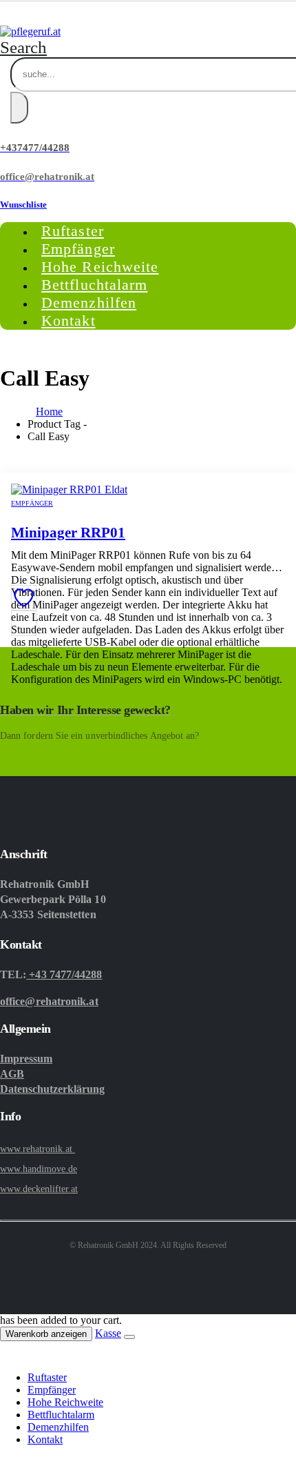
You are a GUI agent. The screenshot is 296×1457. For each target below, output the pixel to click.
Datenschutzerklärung (52, 1089)
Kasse (108, 1333)
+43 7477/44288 (64, 974)
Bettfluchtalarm (61, 1414)
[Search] (19, 107)
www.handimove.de (38, 1169)
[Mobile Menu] (3, 13)
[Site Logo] (30, 31)
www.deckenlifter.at (39, 1189)
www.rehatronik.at (37, 1149)
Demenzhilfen (58, 1427)
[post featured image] (69, 489)
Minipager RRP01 (68, 532)
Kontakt (68, 320)
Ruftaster (47, 1377)
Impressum (26, 1058)
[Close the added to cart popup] (129, 1337)
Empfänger (32, 503)
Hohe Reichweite (65, 1402)
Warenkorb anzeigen (46, 1334)
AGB (12, 1074)
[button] (23, 47)
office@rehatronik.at (49, 1001)
